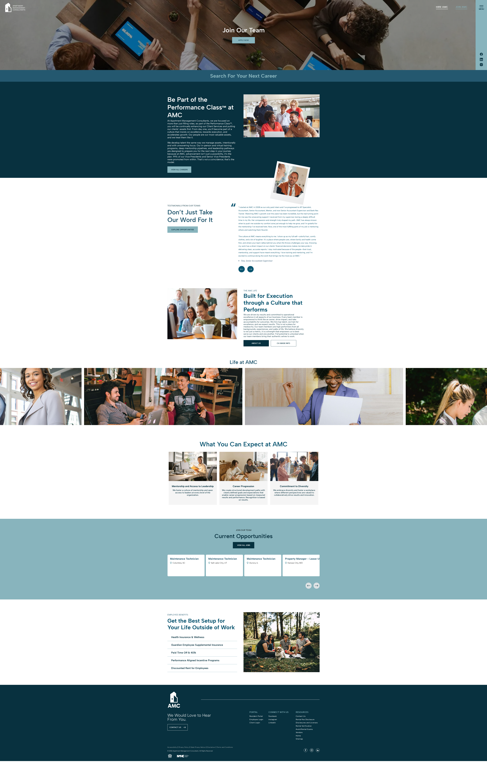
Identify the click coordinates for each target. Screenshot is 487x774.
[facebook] (305, 737)
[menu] (481, 6)
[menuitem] (442, 7)
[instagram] (312, 737)
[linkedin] (318, 737)
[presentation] (309, 573)
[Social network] (481, 54)
